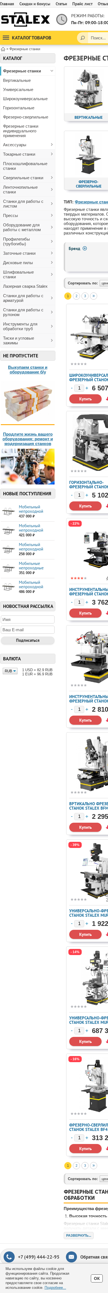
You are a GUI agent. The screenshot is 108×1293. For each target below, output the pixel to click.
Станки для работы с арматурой (23, 298)
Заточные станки (19, 253)
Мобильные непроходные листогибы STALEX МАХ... (36, 570)
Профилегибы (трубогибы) (16, 241)
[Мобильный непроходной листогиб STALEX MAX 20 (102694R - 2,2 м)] (8, 549)
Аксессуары (14, 144)
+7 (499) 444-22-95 (39, 1257)
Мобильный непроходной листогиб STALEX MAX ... (34, 532)
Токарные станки (19, 154)
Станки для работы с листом (23, 203)
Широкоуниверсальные (25, 98)
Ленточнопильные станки (20, 189)
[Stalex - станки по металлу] (25, 19)
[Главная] (3, 49)
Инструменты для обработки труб (20, 326)
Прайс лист (82, 3)
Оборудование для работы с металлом (22, 227)
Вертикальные (17, 80)
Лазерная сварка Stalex (25, 286)
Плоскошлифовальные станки (25, 166)
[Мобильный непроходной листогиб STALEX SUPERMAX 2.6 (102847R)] (8, 511)
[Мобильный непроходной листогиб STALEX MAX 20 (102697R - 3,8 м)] (8, 530)
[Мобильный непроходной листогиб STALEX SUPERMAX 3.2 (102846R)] (8, 587)
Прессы (10, 215)
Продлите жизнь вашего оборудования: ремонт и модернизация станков (27, 439)
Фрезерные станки (22, 71)
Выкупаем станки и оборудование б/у (27, 369)
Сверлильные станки (23, 177)
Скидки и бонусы (34, 3)
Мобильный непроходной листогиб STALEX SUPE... (34, 513)
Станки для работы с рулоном (23, 312)
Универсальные (18, 89)
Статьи (61, 3)
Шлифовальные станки (18, 274)
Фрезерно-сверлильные (25, 117)
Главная (7, 3)
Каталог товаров (31, 38)
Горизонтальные (18, 107)
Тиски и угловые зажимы (18, 340)
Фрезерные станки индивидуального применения (20, 131)
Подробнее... (55, 1288)
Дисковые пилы (18, 262)
